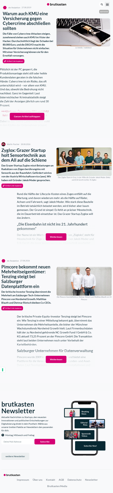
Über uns (37, 479)
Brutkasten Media (57, 486)
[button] (107, 4)
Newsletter (91, 479)
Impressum (23, 479)
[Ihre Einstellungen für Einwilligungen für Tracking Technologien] (2, 369)
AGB (61, 479)
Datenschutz (74, 479)
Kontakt (50, 479)
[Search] (101, 4)
